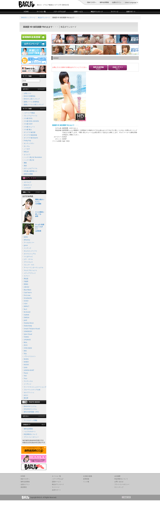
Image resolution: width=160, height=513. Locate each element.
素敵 (25, 163)
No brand (27, 312)
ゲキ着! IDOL (28, 118)
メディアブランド (30, 273)
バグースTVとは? (57, 479)
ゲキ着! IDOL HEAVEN (31, 121)
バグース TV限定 (29, 113)
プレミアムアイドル (30, 116)
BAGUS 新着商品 (29, 96)
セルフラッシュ (29, 392)
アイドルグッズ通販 (30, 420)
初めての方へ (91, 2)
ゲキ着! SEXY (28, 124)
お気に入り (27, 93)
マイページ (55, 487)
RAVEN (26, 359)
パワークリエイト (30, 356)
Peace (26, 373)
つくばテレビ (28, 256)
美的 (25, 166)
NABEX (26, 362)
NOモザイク (28, 185)
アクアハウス (28, 381)
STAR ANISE (28, 348)
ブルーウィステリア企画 (32, 390)
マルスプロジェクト (30, 270)
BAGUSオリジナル (30, 406)
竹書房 (26, 281)
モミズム (27, 146)
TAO (25, 376)
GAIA (25, 367)
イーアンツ (27, 384)
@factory (27, 240)
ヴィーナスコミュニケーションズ (35, 387)
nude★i (26, 315)
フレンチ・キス (29, 265)
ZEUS (26, 345)
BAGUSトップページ (28, 17)
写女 (25, 353)
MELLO (26, 152)
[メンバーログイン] (117, 68)
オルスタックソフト (30, 251)
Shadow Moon (29, 323)
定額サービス (56, 482)
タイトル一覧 (56, 476)
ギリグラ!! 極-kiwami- (31, 138)
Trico (25, 378)
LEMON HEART (29, 370)
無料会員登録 (104, 2)
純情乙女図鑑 (28, 174)
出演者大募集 (87, 476)
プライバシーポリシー (31, 437)
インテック (27, 248)
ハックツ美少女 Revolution (33, 157)
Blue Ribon (27, 290)
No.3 (25, 309)
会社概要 (117, 476)
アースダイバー (29, 242)
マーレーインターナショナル (33, 267)
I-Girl (25, 303)
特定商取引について (30, 434)
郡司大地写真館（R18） (32, 412)
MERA (26, 237)
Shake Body (28, 326)
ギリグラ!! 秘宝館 (29, 132)
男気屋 (26, 279)
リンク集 (86, 482)
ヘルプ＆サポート (30, 431)
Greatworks (28, 298)
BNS (25, 351)
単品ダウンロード (44, 17)
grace (26, 245)
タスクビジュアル (30, 254)
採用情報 (86, 479)
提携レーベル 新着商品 (31, 102)
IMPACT (26, 306)
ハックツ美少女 (29, 160)
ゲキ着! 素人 (28, 129)
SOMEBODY (28, 331)
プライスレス (28, 262)
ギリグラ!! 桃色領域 (30, 135)
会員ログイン (116, 2)
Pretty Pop (27, 140)
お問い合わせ (118, 482)
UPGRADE (27, 340)
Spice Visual (28, 334)
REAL (25, 342)
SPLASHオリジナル (30, 409)
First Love (27, 295)
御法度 (26, 398)
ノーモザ (27, 149)
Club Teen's (28, 292)
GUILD (26, 301)
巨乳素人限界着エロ (30, 171)
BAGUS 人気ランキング (32, 99)
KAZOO (26, 365)
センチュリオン (29, 143)
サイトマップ (118, 487)
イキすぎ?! (27, 188)
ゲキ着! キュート (29, 127)
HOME (23, 476)
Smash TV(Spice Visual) (32, 329)
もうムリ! (27, 154)
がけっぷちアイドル (30, 168)
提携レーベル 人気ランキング (34, 104)
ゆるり (26, 395)
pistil (25, 320)
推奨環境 (24, 487)
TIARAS (26, 337)
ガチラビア (27, 182)
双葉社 (26, 284)
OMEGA (26, 317)
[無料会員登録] (98, 68)
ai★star (26, 287)
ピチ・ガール (28, 259)
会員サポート (56, 490)
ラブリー (27, 276)
